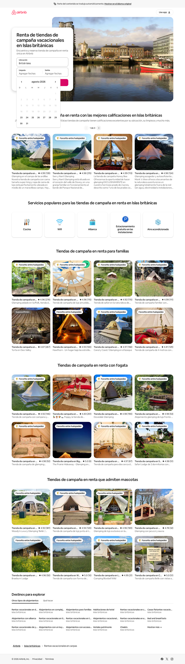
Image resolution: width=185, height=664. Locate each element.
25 (33, 117)
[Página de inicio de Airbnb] (19, 12)
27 (44, 117)
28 (50, 117)
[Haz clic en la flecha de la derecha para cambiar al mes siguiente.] (55, 82)
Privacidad (37, 659)
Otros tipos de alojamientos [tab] (25, 600)
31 (27, 123)
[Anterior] (86, 128)
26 (38, 117)
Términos (49, 659)
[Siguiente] (98, 128)
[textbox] (29, 73)
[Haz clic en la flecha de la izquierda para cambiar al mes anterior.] (22, 82)
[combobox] (42, 63)
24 (27, 117)
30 (21, 123)
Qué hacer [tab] (48, 600)
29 (55, 117)
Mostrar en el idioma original (117, 3)
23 (21, 117)
